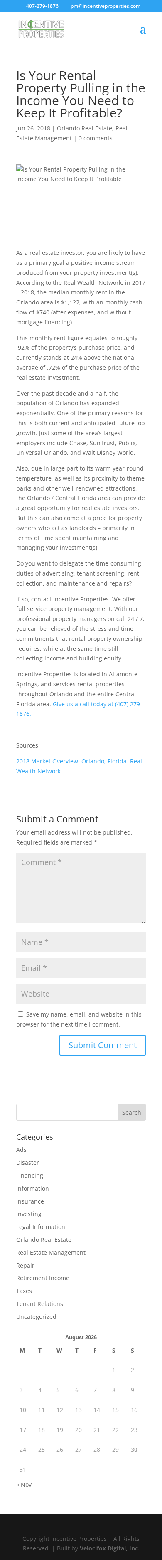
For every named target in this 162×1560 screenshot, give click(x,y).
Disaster (27, 1162)
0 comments (96, 138)
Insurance (30, 1201)
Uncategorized (36, 1317)
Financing (29, 1175)
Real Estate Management (51, 1252)
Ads (21, 1150)
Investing (29, 1214)
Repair (25, 1265)
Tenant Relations (39, 1304)
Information (32, 1188)
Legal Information (40, 1227)
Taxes (24, 1291)
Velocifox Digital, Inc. (110, 1548)
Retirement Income (42, 1278)
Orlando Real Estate (84, 128)
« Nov (24, 1484)
